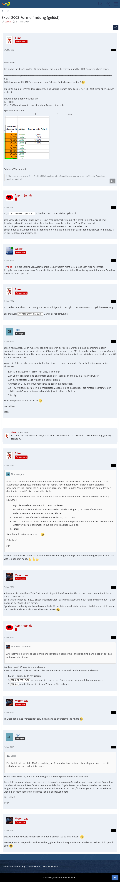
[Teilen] (115, 27)
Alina (31, 176)
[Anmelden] (108, 4)
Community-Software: (60, 877)
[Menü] (116, 4)
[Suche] (100, 4)
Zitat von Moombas (21, 646)
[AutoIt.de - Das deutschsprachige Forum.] (6, 4)
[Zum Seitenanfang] (115, 877)
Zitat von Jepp (18, 474)
